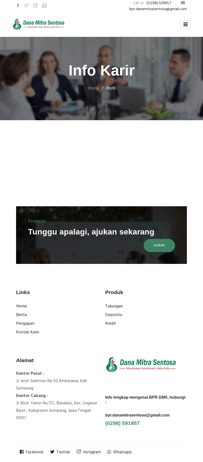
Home (93, 88)
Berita (21, 315)
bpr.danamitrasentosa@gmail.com (137, 415)
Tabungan (114, 306)
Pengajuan (25, 323)
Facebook (34, 452)
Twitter (63, 452)
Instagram (92, 452)
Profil (111, 88)
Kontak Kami (27, 332)
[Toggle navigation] (186, 24)
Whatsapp (122, 452)
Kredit (110, 323)
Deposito (113, 315)
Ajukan (159, 245)
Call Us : (152, 3)
